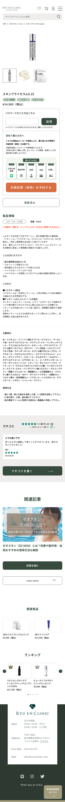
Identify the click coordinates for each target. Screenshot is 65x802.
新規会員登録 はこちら (53, 791)
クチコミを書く (22, 471)
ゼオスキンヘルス (16, 24)
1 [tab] (28, 694)
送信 (49, 121)
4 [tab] (35, 694)
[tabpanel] (19, 677)
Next (60, 671)
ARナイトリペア (42, 634)
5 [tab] (37, 694)
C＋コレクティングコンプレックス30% (19, 685)
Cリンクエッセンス (42, 683)
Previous (4, 671)
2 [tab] (30, 694)
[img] (28, 452)
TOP (4, 24)
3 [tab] (32, 694)
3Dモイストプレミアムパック (16, 634)
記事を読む (32, 565)
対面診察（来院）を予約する (31, 187)
